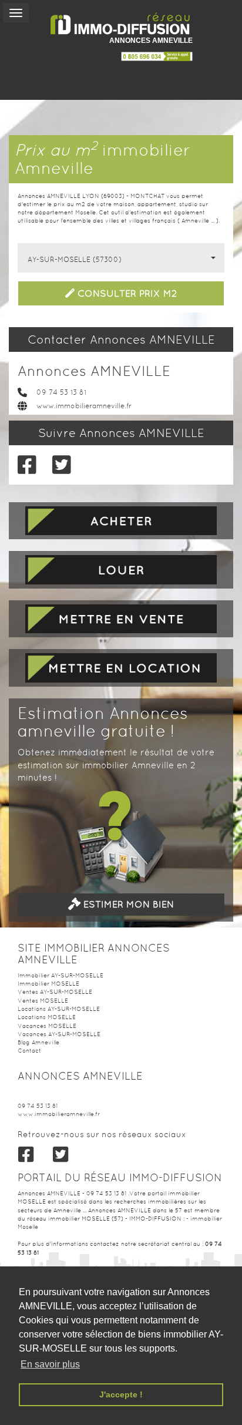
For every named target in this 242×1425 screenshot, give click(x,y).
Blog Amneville (38, 1042)
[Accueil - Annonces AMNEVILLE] (121, 24)
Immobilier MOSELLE (48, 983)
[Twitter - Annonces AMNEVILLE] (60, 465)
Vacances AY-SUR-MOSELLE (59, 1034)
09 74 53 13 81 (61, 392)
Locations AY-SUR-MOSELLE (59, 1009)
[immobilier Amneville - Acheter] (121, 520)
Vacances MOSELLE (47, 1026)
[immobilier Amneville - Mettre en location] (121, 667)
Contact (29, 1050)
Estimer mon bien (127, 904)
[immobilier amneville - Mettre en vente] (121, 618)
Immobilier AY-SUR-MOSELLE (60, 975)
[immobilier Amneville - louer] (121, 569)
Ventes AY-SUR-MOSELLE (55, 992)
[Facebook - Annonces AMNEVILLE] (26, 465)
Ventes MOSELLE (43, 1000)
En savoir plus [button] (50, 1364)
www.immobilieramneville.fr (84, 406)
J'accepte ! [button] (121, 1394)
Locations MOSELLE (47, 1017)
